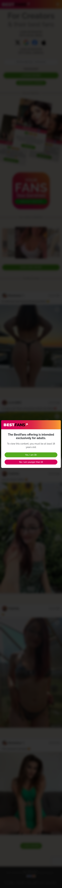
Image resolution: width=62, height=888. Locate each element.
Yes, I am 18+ (31, 455)
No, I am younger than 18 (31, 462)
